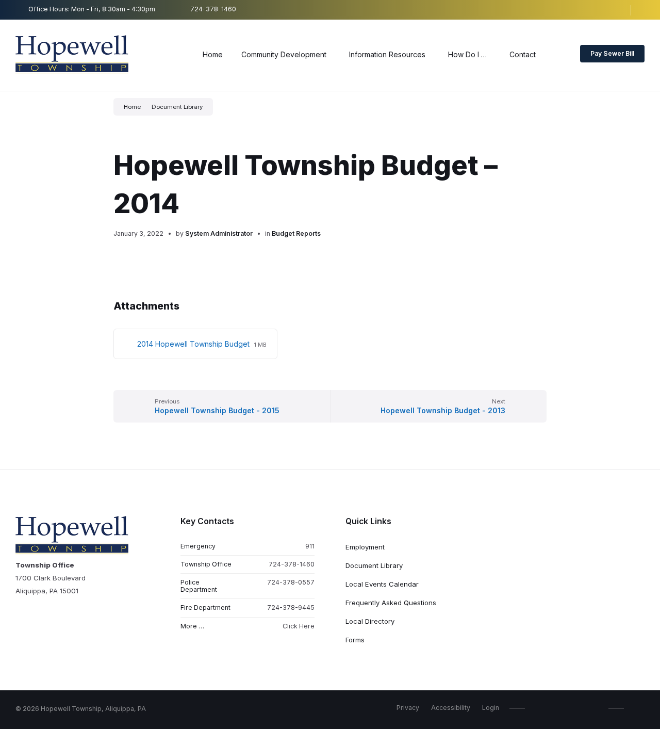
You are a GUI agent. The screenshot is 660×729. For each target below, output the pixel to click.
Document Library (177, 106)
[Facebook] (596, 10)
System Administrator (219, 233)
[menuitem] (213, 54)
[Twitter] (627, 10)
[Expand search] (559, 55)
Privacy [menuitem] (408, 707)
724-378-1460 (292, 564)
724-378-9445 (291, 607)
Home (132, 106)
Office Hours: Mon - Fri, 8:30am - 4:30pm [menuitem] (91, 9)
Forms (355, 640)
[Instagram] (611, 10)
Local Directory (369, 621)
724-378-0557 (291, 582)
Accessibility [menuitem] (450, 707)
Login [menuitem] (490, 707)
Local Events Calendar (382, 584)
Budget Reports (296, 233)
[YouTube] (641, 10)
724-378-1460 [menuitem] (213, 9)
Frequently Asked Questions (390, 602)
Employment (365, 547)
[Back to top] (637, 708)
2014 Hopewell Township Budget (194, 343)
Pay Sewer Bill (612, 53)
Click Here (299, 626)
